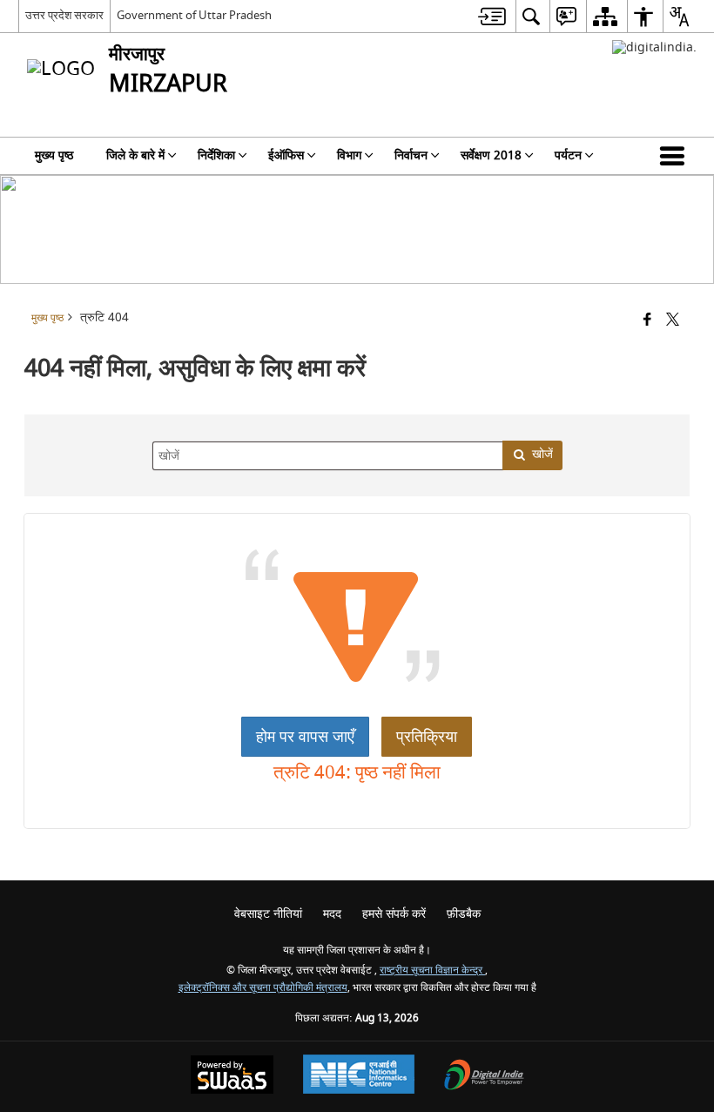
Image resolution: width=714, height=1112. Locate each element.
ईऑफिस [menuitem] (286, 155)
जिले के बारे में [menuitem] (135, 155)
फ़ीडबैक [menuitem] (464, 914)
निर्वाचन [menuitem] (411, 155)
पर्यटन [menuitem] (568, 155)
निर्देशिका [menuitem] (216, 155)
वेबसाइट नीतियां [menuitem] (268, 914)
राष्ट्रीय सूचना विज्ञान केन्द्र (432, 970)
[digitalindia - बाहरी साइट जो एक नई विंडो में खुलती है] (654, 47)
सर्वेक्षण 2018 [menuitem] (491, 155)
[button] (676, 156)
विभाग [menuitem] (349, 155)
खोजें (542, 454)
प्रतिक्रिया (426, 736)
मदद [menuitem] (332, 914)
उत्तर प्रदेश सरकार (64, 15)
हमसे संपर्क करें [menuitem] (394, 914)
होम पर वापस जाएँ (305, 736)
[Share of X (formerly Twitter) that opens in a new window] (673, 320)
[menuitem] (492, 16)
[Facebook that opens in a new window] (647, 320)
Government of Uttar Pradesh (194, 15)
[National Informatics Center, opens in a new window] (359, 1076)
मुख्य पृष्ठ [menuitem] (54, 155)
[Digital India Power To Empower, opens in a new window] (484, 1076)
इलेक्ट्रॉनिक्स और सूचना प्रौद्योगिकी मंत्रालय (262, 988)
